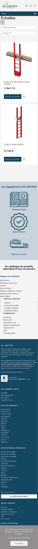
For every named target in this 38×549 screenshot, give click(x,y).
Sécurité (4, 482)
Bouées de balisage (8, 452)
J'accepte (19, 543)
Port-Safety (5, 437)
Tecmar (3, 439)
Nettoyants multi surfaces (9, 293)
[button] (24, 97)
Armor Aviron (5, 411)
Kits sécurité (7, 320)
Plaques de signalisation (11, 325)
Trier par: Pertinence (9, 27)
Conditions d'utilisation (9, 512)
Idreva (3, 425)
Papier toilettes (5, 296)
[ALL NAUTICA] (9, 5)
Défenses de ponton (8, 466)
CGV (2, 516)
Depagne (4, 421)
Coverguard (5, 416)
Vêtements (4, 487)
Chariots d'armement (8, 461)
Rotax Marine (5, 409)
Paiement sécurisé (7, 514)
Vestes (3, 484)
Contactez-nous (6, 400)
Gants (3, 473)
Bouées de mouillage (8, 454)
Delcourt (4, 419)
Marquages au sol (9, 322)
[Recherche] (26, 5)
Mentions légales (7, 509)
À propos (4, 393)
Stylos (5, 330)
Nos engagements (7, 395)
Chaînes (4, 459)
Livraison (4, 507)
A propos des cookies (19, 538)
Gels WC (3, 286)
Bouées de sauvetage (8, 456)
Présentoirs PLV (8, 328)
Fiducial (4, 423)
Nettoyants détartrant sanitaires (11, 291)
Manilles (4, 475)
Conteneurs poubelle (11, 305)
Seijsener (4, 442)
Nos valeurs (5, 397)
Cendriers (7, 303)
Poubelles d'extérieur (11, 311)
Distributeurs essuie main (8, 283)
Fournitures (7, 317)
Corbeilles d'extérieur (11, 308)
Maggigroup (5, 430)
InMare (3, 428)
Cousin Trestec (6, 414)
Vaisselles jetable (9, 333)
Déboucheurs (4, 280)
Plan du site (5, 519)
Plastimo (4, 435)
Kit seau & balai (5, 288)
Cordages (4, 463)
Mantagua (4, 433)
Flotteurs (4, 470)
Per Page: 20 (7, 33)
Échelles (4, 468)
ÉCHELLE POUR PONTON (14, 144)
